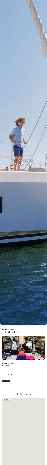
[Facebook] (2, 368)
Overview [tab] (6, 380)
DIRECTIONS (7, 374)
